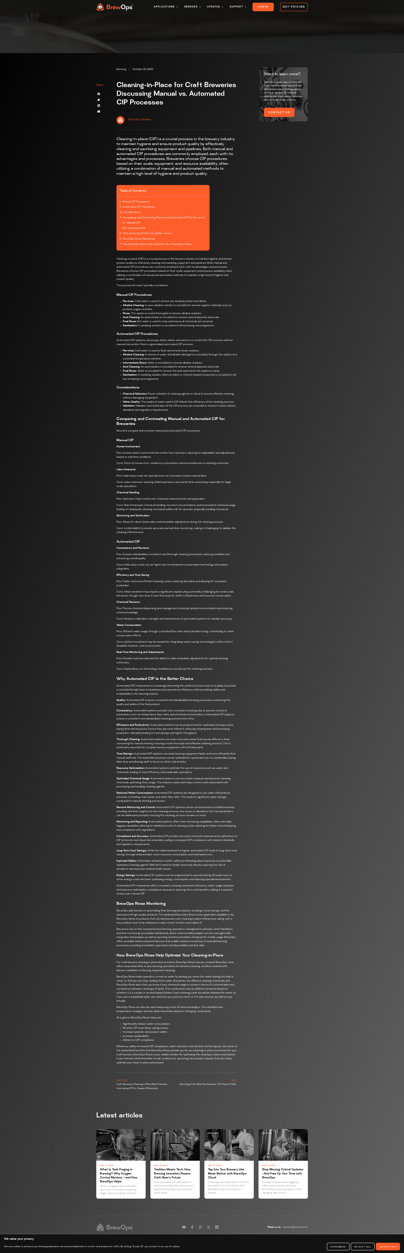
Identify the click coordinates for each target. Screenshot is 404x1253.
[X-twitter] (208, 1227)
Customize (338, 1247)
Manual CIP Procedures (136, 201)
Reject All (362, 1247)
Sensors (191, 7)
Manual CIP (133, 223)
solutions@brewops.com (295, 1227)
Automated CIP (136, 228)
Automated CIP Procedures (139, 207)
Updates (213, 7)
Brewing (121, 69)
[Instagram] (200, 1227)
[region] (202, 1243)
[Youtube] (184, 1227)
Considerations (132, 212)
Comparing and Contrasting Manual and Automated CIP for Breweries (164, 217)
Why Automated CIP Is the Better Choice (147, 233)
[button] (98, 94)
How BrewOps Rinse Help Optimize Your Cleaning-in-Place (157, 244)
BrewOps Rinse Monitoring (139, 238)
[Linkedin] (217, 1227)
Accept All (388, 1247)
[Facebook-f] (192, 1227)
